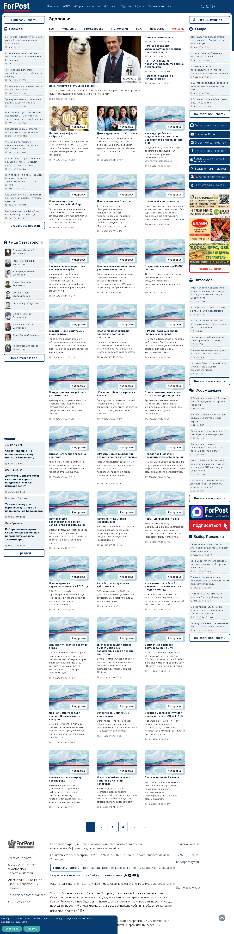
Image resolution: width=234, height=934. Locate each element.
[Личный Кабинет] (202, 6)
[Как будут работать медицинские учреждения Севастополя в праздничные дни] (165, 107)
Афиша (139, 6)
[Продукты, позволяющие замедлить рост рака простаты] (117, 305)
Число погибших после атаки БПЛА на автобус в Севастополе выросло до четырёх (208, 324)
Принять (32, 928)
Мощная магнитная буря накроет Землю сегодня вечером (64, 716)
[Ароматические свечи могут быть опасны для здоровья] (165, 366)
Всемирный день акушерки (162, 201)
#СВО (66, 6)
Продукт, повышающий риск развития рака (67, 394)
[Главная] (16, 5)
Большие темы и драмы (210, 168)
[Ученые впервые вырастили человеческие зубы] (69, 240)
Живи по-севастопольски (211, 176)
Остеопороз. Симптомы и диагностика (113, 714)
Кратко (147, 868)
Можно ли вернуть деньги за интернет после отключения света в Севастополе (206, 610)
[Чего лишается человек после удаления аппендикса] (117, 240)
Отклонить (11, 928)
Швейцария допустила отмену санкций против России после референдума (207, 40)
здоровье (130, 78)
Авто (171, 6)
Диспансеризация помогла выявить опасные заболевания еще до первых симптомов (115, 649)
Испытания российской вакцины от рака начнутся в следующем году (163, 586)
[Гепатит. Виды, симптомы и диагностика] (69, 305)
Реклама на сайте (19, 858)
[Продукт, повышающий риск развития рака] (69, 366)
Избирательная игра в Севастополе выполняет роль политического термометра (22, 534)
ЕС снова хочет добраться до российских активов (206, 55)
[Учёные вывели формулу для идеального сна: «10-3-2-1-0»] (165, 686)
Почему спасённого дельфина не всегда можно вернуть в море (209, 625)
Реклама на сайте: (188, 844)
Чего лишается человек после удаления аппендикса (116, 268)
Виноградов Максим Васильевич (24, 273)
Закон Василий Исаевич (26, 335)
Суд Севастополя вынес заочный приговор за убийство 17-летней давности (23, 198)
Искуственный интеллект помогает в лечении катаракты (113, 780)
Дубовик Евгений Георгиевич (22, 315)
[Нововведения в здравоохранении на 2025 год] (69, 557)
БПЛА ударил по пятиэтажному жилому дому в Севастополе (207, 309)
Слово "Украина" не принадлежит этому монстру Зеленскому (19, 454)
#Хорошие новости (87, 6)
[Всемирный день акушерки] (165, 175)
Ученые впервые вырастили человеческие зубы (67, 268)
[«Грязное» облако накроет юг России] (117, 366)
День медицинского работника (117, 133)
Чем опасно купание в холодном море (159, 77)
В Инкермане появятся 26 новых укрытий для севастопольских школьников (23, 40)
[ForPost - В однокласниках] (138, 875)
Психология (119, 28)
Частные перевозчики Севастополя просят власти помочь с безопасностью (206, 447)
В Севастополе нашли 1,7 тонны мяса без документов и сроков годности (208, 401)
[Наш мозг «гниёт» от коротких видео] (69, 618)
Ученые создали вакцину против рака (65, 779)
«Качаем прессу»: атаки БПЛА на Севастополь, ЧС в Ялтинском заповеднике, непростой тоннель (24, 116)
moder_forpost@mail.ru (31, 895)
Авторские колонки (113, 868)
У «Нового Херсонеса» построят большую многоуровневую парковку (208, 418)
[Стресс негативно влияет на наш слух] (69, 427)
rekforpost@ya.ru (187, 862)
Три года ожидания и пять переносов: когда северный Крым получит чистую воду (209, 580)
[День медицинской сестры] (117, 175)
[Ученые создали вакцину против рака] (69, 751)
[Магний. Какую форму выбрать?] (69, 107)
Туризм (126, 6)
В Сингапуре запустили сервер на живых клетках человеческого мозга (209, 86)
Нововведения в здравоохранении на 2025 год (68, 585)
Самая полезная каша (159, 37)
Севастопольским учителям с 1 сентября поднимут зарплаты (22, 130)
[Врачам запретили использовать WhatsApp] (69, 175)
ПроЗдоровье (93, 28)
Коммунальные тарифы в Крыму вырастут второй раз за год (23, 213)
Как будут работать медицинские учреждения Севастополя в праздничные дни (163, 138)
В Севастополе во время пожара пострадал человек (23, 88)
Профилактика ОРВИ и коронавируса (111, 520)
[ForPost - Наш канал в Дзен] (140, 875)
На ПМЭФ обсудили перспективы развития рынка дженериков (164, 64)
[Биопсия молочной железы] (165, 751)
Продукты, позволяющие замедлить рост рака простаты (113, 334)
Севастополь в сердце (209, 150)
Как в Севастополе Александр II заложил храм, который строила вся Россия (208, 564)
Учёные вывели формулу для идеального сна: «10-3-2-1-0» (164, 714)
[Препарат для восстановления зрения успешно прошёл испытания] (69, 492)
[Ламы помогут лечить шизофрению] (95, 37)
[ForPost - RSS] (126, 875)
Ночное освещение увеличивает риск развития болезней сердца (163, 49)
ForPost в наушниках (210, 185)
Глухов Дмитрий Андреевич (22, 283)
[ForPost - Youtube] (134, 875)
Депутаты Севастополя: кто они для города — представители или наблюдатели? (22, 480)
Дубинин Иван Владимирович (21, 294)
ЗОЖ (139, 28)
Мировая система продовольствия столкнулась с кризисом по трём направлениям (209, 70)
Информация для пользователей (90, 848)
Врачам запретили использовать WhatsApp (65, 203)
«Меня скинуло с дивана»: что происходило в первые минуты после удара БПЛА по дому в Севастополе (208, 292)
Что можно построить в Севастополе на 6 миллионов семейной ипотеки (22, 145)
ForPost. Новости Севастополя (154, 884)
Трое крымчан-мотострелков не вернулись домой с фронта (23, 101)
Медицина (69, 28)
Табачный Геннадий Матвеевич (24, 262)
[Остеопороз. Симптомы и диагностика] (117, 686)
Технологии (156, 6)
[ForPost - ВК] (130, 875)
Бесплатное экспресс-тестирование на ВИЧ (159, 646)
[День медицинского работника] (117, 107)
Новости (52, 6)
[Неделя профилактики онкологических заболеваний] (165, 427)
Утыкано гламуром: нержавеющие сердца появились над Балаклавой (24, 508)
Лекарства (157, 28)
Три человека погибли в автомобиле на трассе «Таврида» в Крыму (23, 73)
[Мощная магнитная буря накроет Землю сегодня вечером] (69, 686)
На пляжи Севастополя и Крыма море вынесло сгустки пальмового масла (208, 366)
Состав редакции (163, 868)
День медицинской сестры (114, 201)
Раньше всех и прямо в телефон (209, 160)
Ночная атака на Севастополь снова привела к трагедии (207, 338)
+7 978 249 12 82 (19, 902)
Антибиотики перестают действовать (113, 585)
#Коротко (110, 6)
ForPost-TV (134, 868)
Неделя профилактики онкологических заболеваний (164, 456)
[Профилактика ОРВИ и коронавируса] (117, 492)
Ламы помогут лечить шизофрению (72, 85)
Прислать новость (24, 20)
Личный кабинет (210, 20)
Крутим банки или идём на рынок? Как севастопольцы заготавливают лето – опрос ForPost (24, 179)
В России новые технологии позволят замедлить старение (117, 456)
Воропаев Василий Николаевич (23, 252)
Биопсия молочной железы (162, 777)
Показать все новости (24, 226)
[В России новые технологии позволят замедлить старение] (117, 427)
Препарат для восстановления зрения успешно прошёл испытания (67, 521)
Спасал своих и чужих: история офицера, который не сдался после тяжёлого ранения (22, 162)
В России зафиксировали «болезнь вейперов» (161, 333)
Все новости (91, 868)
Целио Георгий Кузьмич (26, 303)
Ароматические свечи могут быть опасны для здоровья (163, 394)
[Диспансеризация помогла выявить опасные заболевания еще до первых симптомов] (117, 618)
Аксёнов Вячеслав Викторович (23, 326)
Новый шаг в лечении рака (162, 518)
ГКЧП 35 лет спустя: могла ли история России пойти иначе (206, 595)
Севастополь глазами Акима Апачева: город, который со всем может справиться (209, 547)
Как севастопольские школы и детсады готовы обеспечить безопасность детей (207, 484)
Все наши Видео (206, 134)
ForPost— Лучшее (88, 884)
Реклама (178, 28)
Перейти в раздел (24, 358)
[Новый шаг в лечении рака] (165, 492)
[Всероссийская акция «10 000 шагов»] (165, 240)
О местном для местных (210, 142)
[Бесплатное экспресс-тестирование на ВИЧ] (165, 618)
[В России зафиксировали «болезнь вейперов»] (165, 305)
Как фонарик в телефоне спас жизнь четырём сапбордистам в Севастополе (23, 57)
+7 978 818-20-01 (187, 855)
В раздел (24, 553)
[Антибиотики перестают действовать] (117, 557)
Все (51, 28)
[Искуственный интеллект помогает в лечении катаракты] (117, 751)
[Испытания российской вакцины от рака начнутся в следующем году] (165, 557)
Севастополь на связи (209, 125)
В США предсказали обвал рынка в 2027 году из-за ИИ (208, 101)
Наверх (223, 918)
